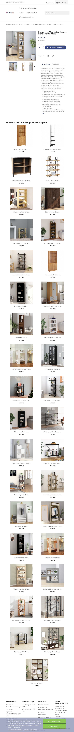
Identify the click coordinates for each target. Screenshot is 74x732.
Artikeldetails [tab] (55, 64)
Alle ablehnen (54, 721)
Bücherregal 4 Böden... (52, 180)
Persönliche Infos (43, 705)
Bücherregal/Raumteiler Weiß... (21, 369)
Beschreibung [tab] (46, 64)
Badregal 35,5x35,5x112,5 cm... (21, 620)
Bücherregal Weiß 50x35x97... (52, 338)
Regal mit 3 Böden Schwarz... (52, 463)
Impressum (9, 709)
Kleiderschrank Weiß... (21, 526)
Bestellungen (42, 707)
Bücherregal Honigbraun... (52, 243)
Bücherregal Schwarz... (21, 432)
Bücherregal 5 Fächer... (21, 306)
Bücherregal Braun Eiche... (52, 652)
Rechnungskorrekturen (45, 710)
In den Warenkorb (55, 48)
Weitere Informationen (15, 730)
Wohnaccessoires (26, 17)
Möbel (21, 13)
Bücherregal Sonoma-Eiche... (53, 495)
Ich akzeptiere (54, 726)
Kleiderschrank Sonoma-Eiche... (52, 526)
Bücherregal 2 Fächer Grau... (21, 400)
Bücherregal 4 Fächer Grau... (52, 400)
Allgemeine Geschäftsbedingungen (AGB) (13, 714)
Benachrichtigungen (44, 717)
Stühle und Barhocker (28, 8)
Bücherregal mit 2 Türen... (21, 149)
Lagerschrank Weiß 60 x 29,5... (21, 463)
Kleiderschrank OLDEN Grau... (52, 306)
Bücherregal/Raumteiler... (21, 212)
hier (43, 113)
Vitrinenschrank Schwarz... (52, 369)
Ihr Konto (42, 702)
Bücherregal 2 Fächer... (21, 652)
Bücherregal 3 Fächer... (21, 495)
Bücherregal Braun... (21, 338)
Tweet (48, 56)
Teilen (44, 56)
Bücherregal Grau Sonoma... (52, 432)
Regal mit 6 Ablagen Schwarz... (52, 149)
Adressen (41, 712)
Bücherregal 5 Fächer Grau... (21, 275)
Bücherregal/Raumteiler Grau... (52, 589)
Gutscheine (42, 714)
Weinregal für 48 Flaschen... (21, 243)
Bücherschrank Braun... (52, 212)
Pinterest (53, 56)
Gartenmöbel (31, 13)
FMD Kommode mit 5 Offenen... (21, 180)
